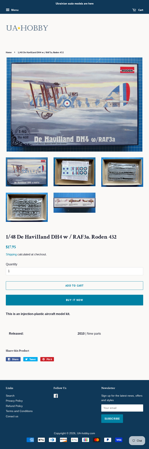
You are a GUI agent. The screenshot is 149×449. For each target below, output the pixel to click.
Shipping (11, 254)
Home (9, 52)
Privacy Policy (14, 400)
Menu (14, 9)
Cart (140, 10)
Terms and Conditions (19, 411)
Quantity (11, 264)
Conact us (12, 416)
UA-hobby (83, 433)
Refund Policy (14, 406)
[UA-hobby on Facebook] (56, 396)
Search (10, 395)
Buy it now (74, 300)
